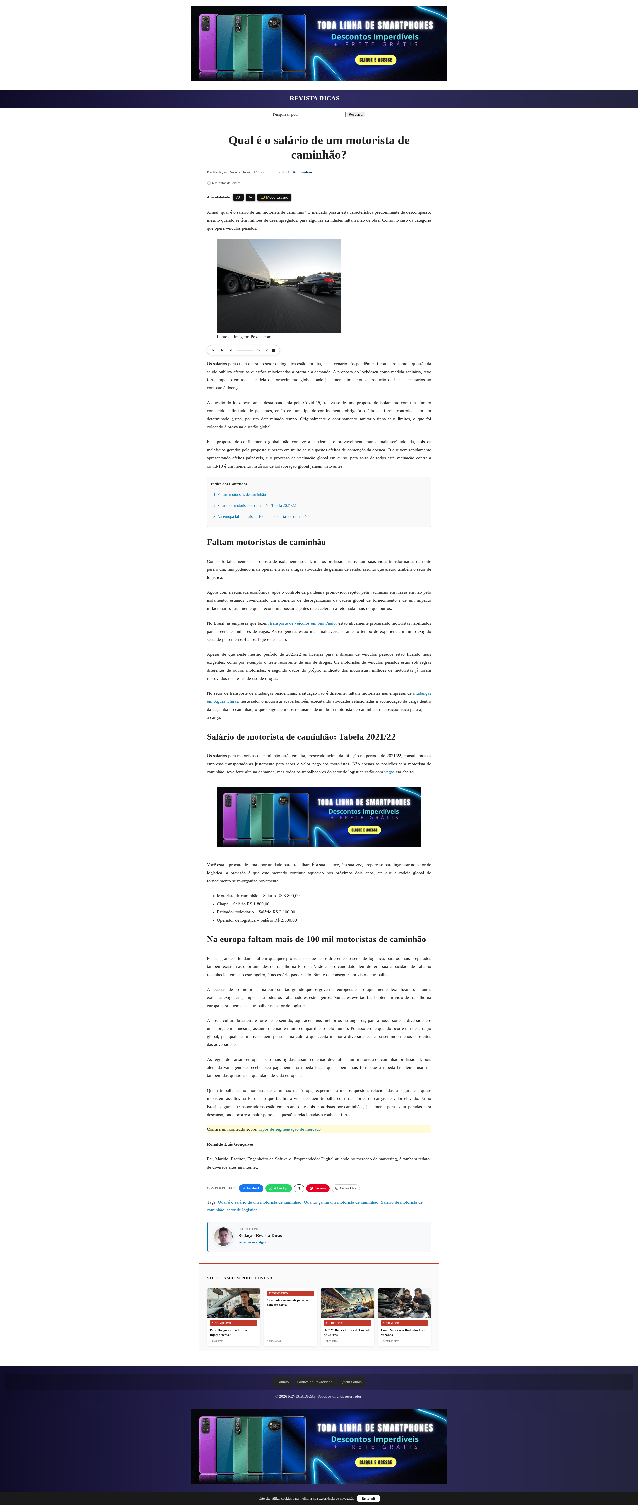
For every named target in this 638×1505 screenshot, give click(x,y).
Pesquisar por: (285, 114)
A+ (238, 197)
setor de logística (242, 1209)
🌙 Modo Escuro (274, 197)
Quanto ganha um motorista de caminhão (341, 1202)
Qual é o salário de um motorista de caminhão (259, 1202)
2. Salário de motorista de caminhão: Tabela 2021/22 (254, 505)
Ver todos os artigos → (254, 1242)
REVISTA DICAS (314, 98)
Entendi (368, 1498)
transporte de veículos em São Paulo (303, 623)
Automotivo (302, 172)
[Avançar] (230, 350)
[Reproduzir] (222, 350)
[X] (299, 1188)
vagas (389, 771)
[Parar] (273, 350)
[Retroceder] (213, 350)
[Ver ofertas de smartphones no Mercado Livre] (319, 45)
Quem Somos (351, 1382)
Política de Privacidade (314, 1382)
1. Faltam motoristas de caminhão (239, 494)
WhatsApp (281, 1188)
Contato (283, 1382)
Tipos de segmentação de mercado (290, 1129)
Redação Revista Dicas (260, 1235)
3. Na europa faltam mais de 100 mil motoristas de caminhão (260, 516)
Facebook (253, 1188)
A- (250, 197)
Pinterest (320, 1188)
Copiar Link (348, 1188)
